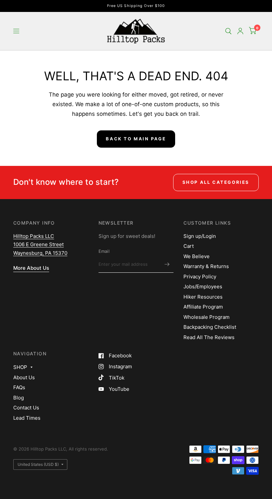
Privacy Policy (199, 276)
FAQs (19, 387)
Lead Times (26, 418)
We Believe (196, 256)
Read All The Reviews (209, 337)
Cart (188, 246)
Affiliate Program (203, 307)
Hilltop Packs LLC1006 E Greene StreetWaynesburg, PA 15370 (40, 244)
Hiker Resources (203, 297)
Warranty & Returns (206, 266)
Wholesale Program (206, 317)
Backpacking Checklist (209, 327)
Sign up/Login (199, 236)
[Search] (228, 31)
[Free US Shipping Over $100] (136, 6)
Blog (18, 397)
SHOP (20, 367)
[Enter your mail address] (166, 264)
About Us (24, 377)
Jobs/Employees (202, 286)
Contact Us (26, 407)
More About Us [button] (31, 268)
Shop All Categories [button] (215, 182)
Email (104, 251)
